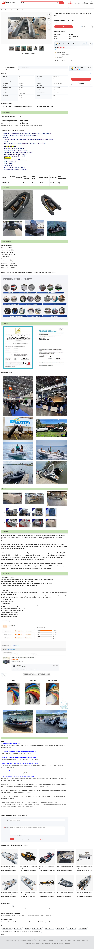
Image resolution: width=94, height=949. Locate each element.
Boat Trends (24, 931)
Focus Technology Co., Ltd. (38, 943)
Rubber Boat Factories (37, 928)
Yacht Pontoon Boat (71, 928)
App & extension (75, 7)
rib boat (3, 908)
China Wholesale (41, 939)
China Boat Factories (6, 928)
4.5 (75, 69)
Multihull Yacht (40, 921)
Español (19, 940)
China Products (20, 939)
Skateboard (15, 921)
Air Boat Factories (18, 928)
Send (12, 839)
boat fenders (49, 908)
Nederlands (49, 940)
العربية (54, 940)
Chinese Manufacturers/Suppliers (30, 939)
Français (29, 940)
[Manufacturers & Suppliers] (8, 2)
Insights (81, 939)
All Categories (6, 7)
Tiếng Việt (78, 940)
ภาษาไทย (69, 940)
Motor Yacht (31, 921)
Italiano (40, 940)
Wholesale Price (49, 939)
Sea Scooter (23, 921)
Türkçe (74, 940)
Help (68, 7)
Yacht (26, 9)
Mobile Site (77, 939)
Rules (92, 7)
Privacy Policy (67, 943)
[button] (63, 70)
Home (2, 9)
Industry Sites (55, 939)
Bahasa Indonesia (85, 940)
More (2, 934)
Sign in (91, 3)
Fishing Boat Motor (83, 928)
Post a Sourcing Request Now (39, 839)
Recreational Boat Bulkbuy (35, 931)
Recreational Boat (20, 9)
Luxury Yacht (49, 921)
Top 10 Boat (16, 931)
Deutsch (44, 940)
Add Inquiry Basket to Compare (27, 53)
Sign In (56, 60)
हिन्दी (65, 940)
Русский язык (34, 940)
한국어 (58, 940)
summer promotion (74, 908)
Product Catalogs (21, 906)
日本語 (62, 940)
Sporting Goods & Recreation (10, 9)
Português (24, 940)
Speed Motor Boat (60, 928)
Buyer (61, 7)
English (14, 940)
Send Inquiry (63, 26)
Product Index (70, 939)
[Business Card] (90, 73)
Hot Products (13, 939)
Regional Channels (63, 939)
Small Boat (27, 928)
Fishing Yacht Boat (6, 931)
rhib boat (26, 908)
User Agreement (55, 943)
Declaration (61, 943)
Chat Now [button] (84, 26)
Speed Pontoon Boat (49, 928)
